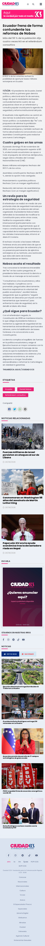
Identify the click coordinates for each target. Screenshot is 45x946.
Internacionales (22, 886)
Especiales (22, 909)
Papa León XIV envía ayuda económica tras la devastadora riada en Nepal (22, 545)
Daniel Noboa (25, 389)
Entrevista (22, 931)
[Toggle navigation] (40, 4)
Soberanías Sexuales (22, 940)
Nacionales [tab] (29, 654)
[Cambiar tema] (27, 4)
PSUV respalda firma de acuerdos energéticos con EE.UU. (22, 792)
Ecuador (8, 389)
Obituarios (22, 917)
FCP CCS (34, 862)
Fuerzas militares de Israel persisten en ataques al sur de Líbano (21, 455)
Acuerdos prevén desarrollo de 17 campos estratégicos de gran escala (21, 757)
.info (8, 862)
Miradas (22, 922)
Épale (26, 862)
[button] (23, 596)
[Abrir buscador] (33, 4)
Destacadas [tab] (12, 654)
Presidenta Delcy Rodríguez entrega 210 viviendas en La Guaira (20, 722)
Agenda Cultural (22, 936)
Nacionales (22, 882)
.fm (19, 862)
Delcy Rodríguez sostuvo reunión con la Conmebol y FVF (20, 827)
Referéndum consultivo (15, 395)
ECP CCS (22, 866)
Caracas (22, 877)
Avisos (22, 900)
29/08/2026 (10, 462)
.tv (14, 862)
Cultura (23, 890)
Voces (22, 895)
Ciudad (23, 927)
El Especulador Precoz (23, 904)
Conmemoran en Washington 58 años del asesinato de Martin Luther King (22, 500)
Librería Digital (22, 913)
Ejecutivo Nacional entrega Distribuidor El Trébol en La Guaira (21, 687)
